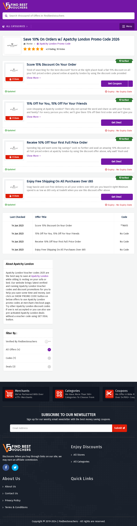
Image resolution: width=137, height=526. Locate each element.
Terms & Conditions (16, 507)
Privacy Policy (12, 500)
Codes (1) (11, 358)
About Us (10, 486)
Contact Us (11, 493)
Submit (118, 428)
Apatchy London (39, 276)
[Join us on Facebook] (6, 467)
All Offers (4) (13, 349)
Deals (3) (10, 366)
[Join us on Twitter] (15, 467)
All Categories (15, 26)
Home (29, 43)
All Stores (79, 454)
